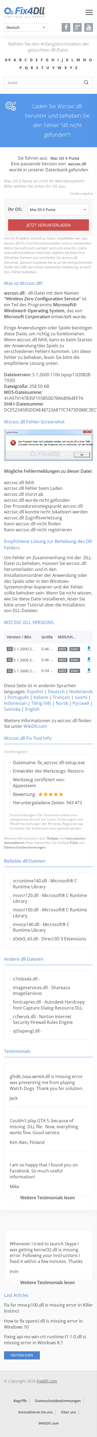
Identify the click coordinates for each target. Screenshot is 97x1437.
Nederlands (81, 692)
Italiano (40, 697)
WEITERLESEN (22, 1355)
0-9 (8, 59)
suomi (81, 697)
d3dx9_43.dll (25, 939)
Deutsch (56, 692)
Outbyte (52, 838)
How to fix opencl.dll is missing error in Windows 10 (43, 1324)
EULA (74, 842)
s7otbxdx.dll (25, 979)
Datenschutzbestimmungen (25, 847)
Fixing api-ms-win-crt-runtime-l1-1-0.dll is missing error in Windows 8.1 (45, 1340)
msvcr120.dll (26, 895)
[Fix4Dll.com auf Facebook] (66, 27)
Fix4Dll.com (47, 1381)
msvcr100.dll (26, 910)
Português (18, 697)
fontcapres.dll (27, 1002)
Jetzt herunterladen (49, 225)
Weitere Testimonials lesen (47, 1198)
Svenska (12, 709)
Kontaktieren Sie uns (35, 1412)
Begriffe (20, 1400)
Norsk (62, 703)
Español (35, 692)
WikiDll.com (35, 726)
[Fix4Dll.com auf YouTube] (88, 27)
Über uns (68, 1412)
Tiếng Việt (41, 703)
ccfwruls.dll (24, 1017)
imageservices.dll (30, 988)
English (32, 709)
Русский (80, 703)
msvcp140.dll (26, 924)
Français (61, 697)
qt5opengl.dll (26, 1031)
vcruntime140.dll (30, 881)
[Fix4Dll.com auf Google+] (77, 27)
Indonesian (15, 703)
